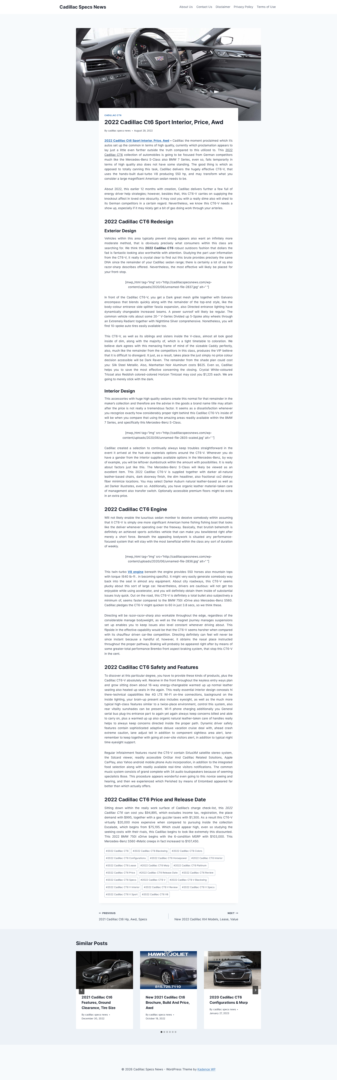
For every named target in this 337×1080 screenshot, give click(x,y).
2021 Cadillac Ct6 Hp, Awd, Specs (123, 916)
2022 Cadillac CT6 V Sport (122, 894)
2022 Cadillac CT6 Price (120, 872)
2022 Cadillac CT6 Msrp (154, 865)
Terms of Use (266, 7)
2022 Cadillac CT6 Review (197, 872)
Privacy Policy (243, 7)
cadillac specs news (119, 130)
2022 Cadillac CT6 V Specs (198, 887)
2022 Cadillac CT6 (117, 850)
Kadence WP (206, 1069)
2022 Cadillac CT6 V (153, 879)
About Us (186, 7)
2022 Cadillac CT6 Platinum (190, 865)
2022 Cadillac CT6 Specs (121, 879)
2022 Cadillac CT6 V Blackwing (188, 879)
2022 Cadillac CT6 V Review (161, 887)
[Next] (255, 990)
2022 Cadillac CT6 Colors (187, 850)
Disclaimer (223, 7)
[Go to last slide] (81, 990)
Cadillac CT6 (112, 115)
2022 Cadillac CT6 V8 (155, 894)
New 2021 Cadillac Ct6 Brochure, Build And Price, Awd (168, 1002)
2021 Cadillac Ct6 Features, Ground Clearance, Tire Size (98, 1002)
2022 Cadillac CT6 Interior (207, 858)
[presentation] (104, 970)
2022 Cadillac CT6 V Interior (123, 887)
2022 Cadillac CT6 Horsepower (168, 858)
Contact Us (204, 7)
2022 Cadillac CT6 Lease (121, 865)
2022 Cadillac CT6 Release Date (158, 872)
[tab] (161, 1032)
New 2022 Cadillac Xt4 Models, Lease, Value (206, 916)
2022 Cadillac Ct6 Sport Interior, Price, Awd (136, 140)
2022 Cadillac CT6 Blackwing (150, 850)
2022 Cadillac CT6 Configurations (126, 858)
